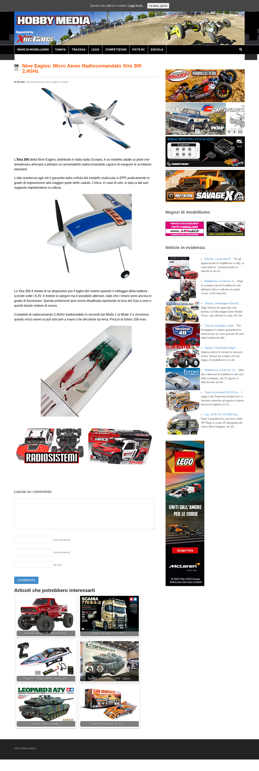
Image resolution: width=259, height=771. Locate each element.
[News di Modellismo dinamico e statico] (61, 24)
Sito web (57, 565)
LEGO (95, 49)
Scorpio (64, 82)
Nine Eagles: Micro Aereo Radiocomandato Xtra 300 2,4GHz (81, 68)
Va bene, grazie (158, 5)
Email (61, 552)
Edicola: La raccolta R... (219, 258)
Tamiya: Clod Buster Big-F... (221, 347)
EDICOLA (157, 49)
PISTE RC (138, 49)
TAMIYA (60, 49)
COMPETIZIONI (115, 49)
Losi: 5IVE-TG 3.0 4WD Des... (222, 414)
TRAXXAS (79, 49)
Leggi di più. (135, 5)
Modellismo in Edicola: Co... (221, 370)
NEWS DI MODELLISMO (33, 49)
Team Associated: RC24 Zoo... (223, 392)
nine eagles (52, 82)
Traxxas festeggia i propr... (220, 325)
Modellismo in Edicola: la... (220, 281)
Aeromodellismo (36, 82)
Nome (61, 540)
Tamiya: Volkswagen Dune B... (223, 303)
